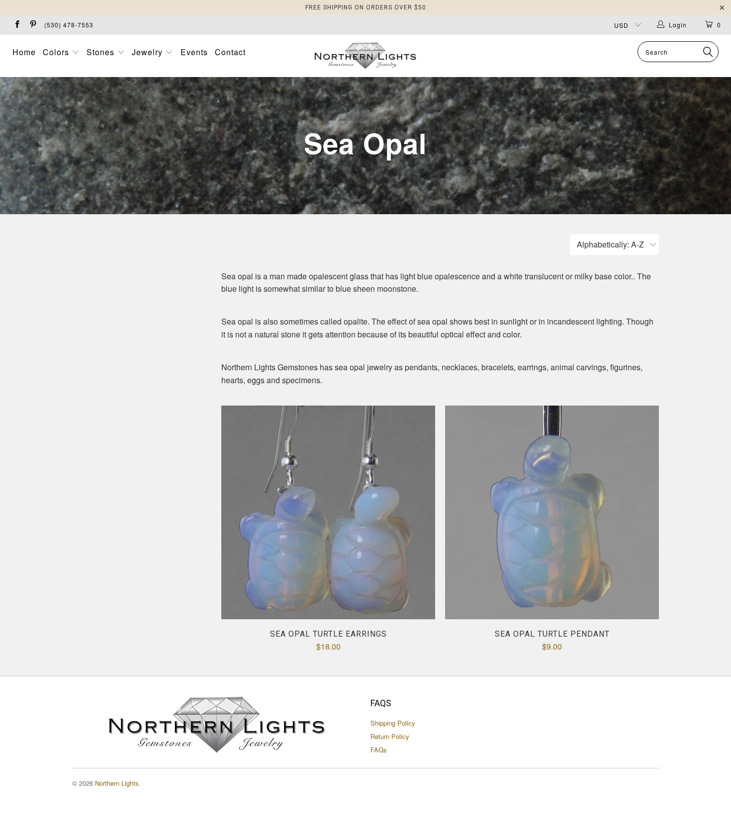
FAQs (378, 749)
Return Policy (389, 736)
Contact (230, 52)
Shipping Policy (392, 723)
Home (24, 52)
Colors (57, 52)
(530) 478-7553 (68, 24)
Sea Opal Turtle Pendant (552, 512)
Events (194, 52)
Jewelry (148, 52)
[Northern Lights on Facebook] (16, 24)
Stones (102, 52)
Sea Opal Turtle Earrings (328, 512)
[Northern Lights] (365, 56)
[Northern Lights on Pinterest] (32, 24)
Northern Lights (117, 783)
